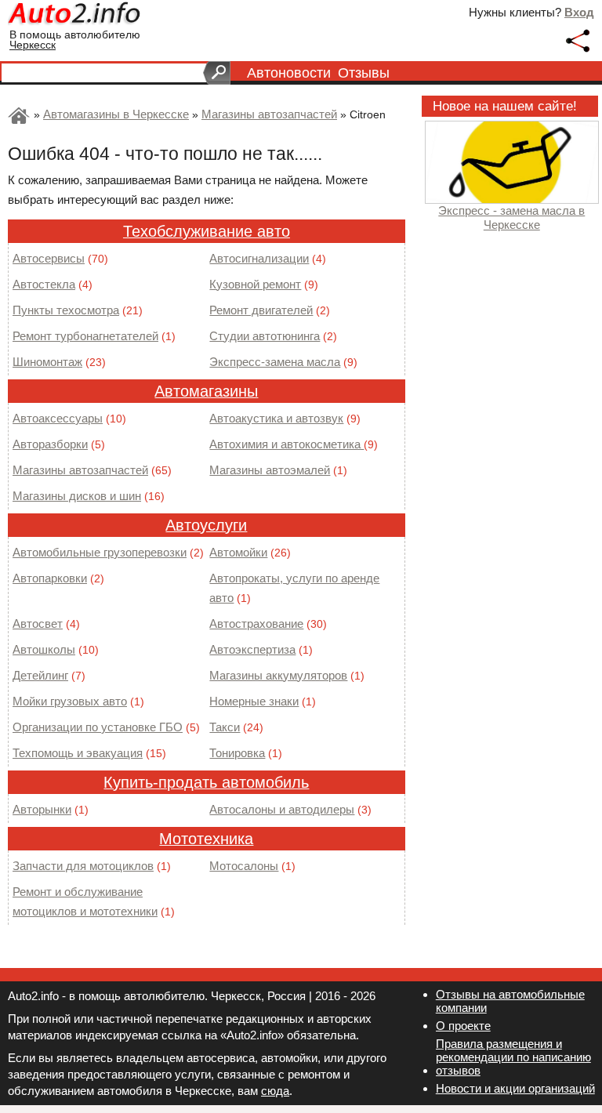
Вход (579, 12)
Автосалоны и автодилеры (281, 809)
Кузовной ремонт (255, 284)
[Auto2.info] (75, 15)
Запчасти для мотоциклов (83, 865)
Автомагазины (206, 391)
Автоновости (289, 73)
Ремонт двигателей (261, 310)
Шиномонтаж (47, 361)
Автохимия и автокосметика (286, 444)
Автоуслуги (206, 525)
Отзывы (364, 73)
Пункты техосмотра (66, 310)
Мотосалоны (243, 865)
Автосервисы (49, 258)
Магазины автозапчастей (80, 470)
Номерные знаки (254, 701)
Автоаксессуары (58, 418)
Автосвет (38, 623)
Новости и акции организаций (515, 1088)
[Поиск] (216, 73)
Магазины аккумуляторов (278, 675)
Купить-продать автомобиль (206, 782)
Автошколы (44, 649)
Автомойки (238, 552)
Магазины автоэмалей (269, 470)
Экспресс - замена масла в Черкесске (511, 217)
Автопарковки (50, 578)
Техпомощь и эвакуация (78, 753)
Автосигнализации (259, 258)
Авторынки (42, 809)
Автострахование (256, 623)
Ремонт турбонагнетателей (85, 336)
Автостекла (44, 284)
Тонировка (237, 753)
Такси (224, 727)
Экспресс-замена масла (274, 361)
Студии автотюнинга (264, 336)
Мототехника (206, 838)
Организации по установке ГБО (98, 727)
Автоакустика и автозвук (276, 418)
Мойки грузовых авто (70, 701)
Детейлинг (40, 675)
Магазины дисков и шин (77, 495)
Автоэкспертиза (252, 649)
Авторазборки (50, 444)
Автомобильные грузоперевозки (100, 552)
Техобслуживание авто (206, 231)
